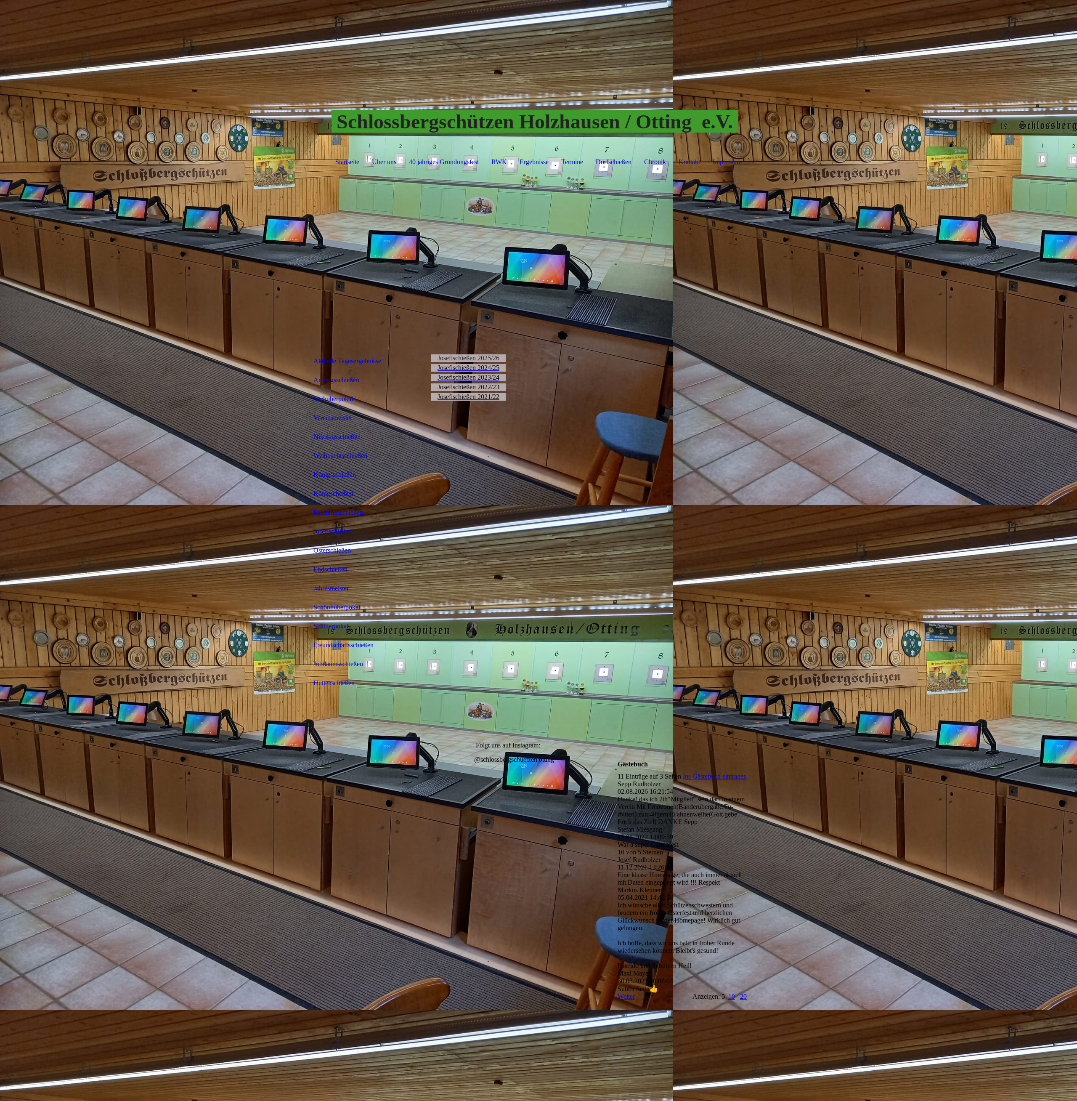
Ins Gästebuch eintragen (715, 776)
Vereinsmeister (332, 417)
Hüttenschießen (334, 682)
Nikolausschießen (337, 436)
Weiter (626, 996)
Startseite (347, 161)
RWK (499, 161)
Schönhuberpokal (336, 607)
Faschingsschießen (338, 512)
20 (743, 996)
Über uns (384, 161)
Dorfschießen (613, 161)
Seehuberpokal (333, 398)
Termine (572, 161)
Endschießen (330, 569)
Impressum (727, 161)
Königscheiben (333, 493)
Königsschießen (334, 474)
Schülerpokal (330, 626)
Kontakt (689, 161)
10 (731, 996)
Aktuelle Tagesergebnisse (347, 360)
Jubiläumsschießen (338, 664)
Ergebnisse (534, 161)
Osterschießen (332, 550)
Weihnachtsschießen (340, 455)
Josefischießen (332, 531)
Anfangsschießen (336, 379)
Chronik (655, 161)
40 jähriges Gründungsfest (444, 161)
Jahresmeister (331, 588)
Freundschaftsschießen (343, 645)
